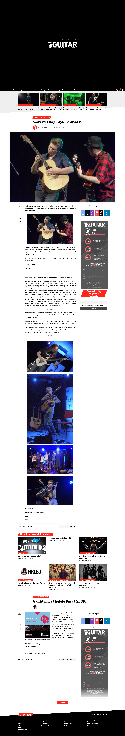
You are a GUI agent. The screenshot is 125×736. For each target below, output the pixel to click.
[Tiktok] (101, 213)
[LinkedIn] (107, 213)
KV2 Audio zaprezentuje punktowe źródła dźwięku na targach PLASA (73, 108)
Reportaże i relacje (45, 117)
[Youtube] (97, 213)
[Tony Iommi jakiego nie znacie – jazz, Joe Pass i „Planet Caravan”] (28, 99)
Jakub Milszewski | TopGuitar (45, 606)
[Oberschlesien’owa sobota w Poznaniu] (93, 572)
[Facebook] (83, 213)
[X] (87, 213)
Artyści (30, 105)
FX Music (31, 653)
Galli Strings (37, 653)
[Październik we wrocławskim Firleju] (32, 572)
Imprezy (36, 117)
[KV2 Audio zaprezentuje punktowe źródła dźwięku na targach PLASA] (74, 99)
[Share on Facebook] (20, 211)
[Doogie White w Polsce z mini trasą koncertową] (93, 545)
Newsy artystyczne (64, 580)
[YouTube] (98, 714)
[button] (117, 90)
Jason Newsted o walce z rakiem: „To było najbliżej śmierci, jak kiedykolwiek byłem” (96, 109)
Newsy (65, 105)
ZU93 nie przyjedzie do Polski (60, 538)
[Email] (20, 218)
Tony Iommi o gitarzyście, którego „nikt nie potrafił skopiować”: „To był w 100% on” (50, 109)
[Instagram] (92, 213)
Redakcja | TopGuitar (43, 127)
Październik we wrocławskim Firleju (31, 583)
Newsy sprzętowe (72, 105)
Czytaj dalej (62, 702)
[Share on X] (20, 214)
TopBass (43, 653)
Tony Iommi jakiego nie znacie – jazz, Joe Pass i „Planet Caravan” (28, 108)
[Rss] (106, 714)
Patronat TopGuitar (90, 553)
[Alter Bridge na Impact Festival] (32, 545)
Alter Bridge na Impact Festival (29, 556)
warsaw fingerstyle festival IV (36, 520)
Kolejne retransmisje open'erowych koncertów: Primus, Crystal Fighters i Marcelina (62, 585)
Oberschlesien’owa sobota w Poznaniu (90, 584)
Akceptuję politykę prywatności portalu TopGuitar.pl (92, 305)
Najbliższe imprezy (22, 553)
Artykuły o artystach (23, 105)
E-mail (81, 300)
